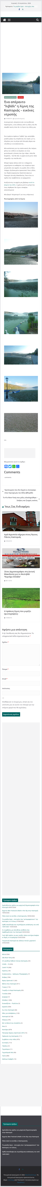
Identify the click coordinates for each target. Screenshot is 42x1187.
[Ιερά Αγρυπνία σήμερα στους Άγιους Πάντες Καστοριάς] (21, 513)
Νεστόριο (5, 1029)
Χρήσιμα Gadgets (7, 1059)
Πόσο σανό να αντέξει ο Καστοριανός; (14, 916)
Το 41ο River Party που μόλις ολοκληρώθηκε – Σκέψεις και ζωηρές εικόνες (20, 499)
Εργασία (5, 1007)
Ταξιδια (4, 1046)
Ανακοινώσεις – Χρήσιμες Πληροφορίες (15, 974)
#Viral (4, 954)
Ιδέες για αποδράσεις (9, 1013)
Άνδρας (4, 977)
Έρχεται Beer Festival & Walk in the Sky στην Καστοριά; (20, 911)
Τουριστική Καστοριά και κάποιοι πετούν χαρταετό (19, 941)
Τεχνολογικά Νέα (7, 1052)
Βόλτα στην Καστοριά (10, 97)
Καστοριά (20, 97)
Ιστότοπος (6, 688)
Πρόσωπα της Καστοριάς (10, 1036)
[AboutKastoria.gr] (4, 20)
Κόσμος (4, 1020)
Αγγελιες (5, 971)
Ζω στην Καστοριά (8, 1010)
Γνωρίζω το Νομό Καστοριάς (11, 990)
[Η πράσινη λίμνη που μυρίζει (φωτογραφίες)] (21, 589)
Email (4, 679)
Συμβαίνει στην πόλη (9, 1039)
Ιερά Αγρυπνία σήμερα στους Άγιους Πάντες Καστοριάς (21, 535)
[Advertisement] (21, 50)
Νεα (3, 1026)
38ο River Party (7, 958)
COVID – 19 (5, 964)
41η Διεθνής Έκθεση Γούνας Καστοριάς (15, 961)
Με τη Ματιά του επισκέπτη (11, 1023)
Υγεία (4, 1056)
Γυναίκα (4, 994)
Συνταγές (5, 1043)
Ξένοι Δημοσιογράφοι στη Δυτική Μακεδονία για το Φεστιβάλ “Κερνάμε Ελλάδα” (19, 574)
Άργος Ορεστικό (7, 980)
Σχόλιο (5, 642)
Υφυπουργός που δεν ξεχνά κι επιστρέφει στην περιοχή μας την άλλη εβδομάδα (20, 491)
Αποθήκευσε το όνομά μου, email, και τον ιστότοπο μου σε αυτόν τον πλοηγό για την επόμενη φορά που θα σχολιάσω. (18, 705)
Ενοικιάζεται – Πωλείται (10, 1003)
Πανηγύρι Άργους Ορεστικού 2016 (13, 1033)
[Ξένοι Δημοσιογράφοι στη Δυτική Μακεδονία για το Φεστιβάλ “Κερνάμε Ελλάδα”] (21, 550)
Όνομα (5, 669)
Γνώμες (4, 987)
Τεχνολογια (6, 1049)
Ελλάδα (4, 1000)
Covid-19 (5, 967)
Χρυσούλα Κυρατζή (19, 118)
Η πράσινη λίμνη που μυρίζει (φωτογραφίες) (17, 612)
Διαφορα (5, 997)
